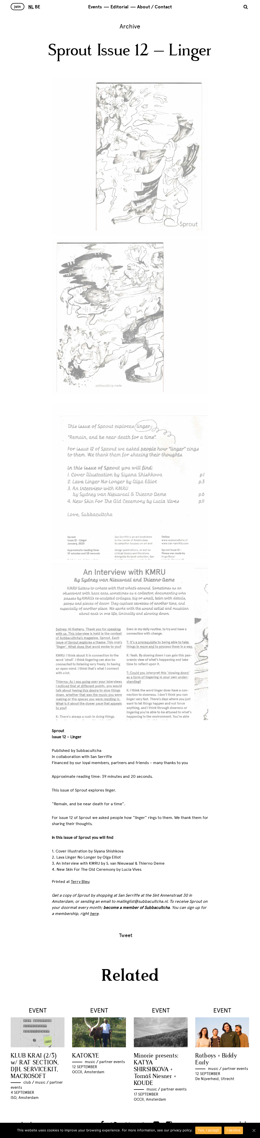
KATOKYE (86, 1056)
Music (40, 1082)
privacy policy (181, 1130)
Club (27, 1082)
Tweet (126, 935)
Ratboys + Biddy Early (216, 1059)
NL (31, 7)
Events (95, 7)
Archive (130, 26)
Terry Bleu (80, 881)
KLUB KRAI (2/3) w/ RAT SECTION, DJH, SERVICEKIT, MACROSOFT (35, 1066)
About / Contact (154, 7)
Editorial (119, 7)
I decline (233, 1130)
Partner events (112, 1062)
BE (37, 7)
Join (17, 6)
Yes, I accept (208, 1130)
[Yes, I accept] (253, 1130)
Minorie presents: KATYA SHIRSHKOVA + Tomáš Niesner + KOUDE (156, 1069)
